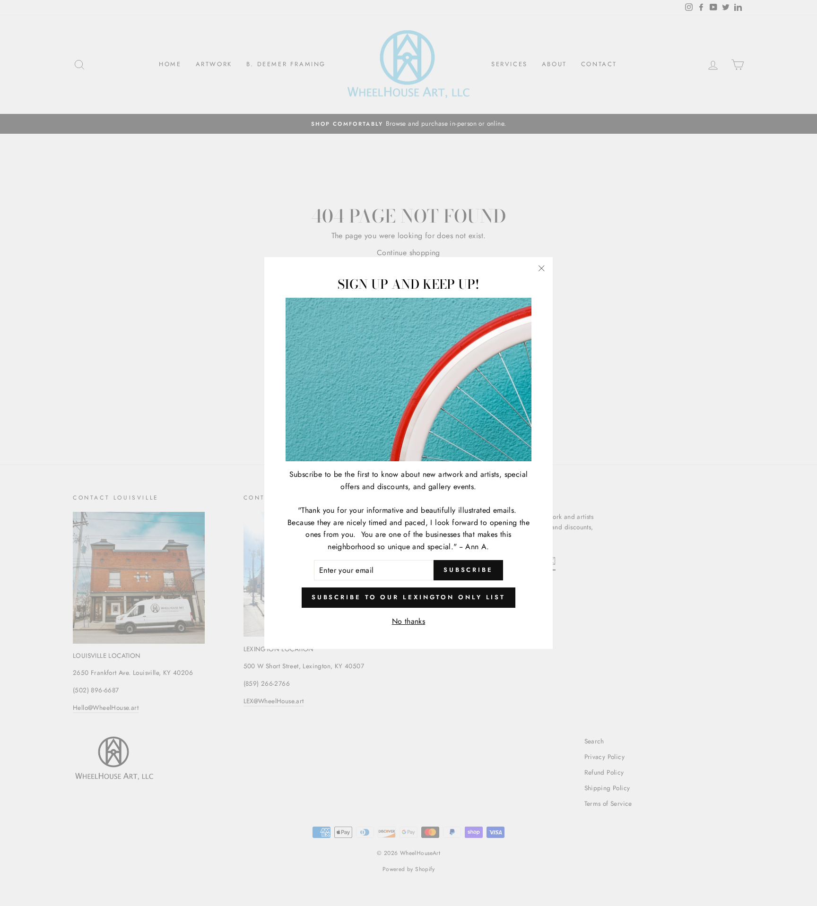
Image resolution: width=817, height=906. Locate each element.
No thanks (409, 621)
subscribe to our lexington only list (408, 597)
